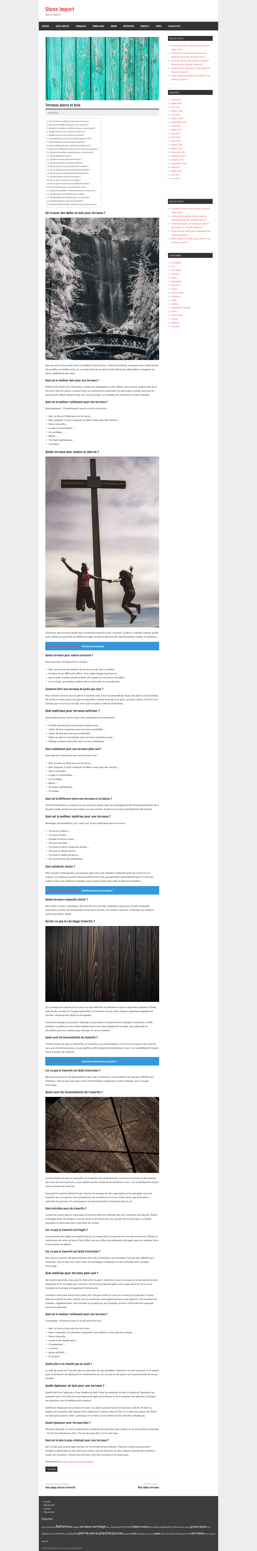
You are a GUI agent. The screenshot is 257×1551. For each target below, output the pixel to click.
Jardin (114, 26)
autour (43, 1527)
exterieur (182, 1527)
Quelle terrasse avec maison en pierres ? (67, 131)
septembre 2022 (179, 122)
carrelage (99, 1526)
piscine (105, 1533)
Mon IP (44, 1541)
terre (206, 1534)
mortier (60, 1533)
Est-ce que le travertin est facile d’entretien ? (70, 169)
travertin (89, 1461)
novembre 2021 (178, 155)
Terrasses (81, 26)
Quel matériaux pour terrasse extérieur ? (67, 142)
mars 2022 (176, 140)
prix (134, 1533)
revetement (150, 1534)
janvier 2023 (177, 118)
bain (48, 1527)
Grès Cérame (177, 292)
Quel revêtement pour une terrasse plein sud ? (70, 145)
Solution (175, 322)
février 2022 (177, 144)
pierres (72, 1461)
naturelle (73, 1533)
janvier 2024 (177, 110)
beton (61, 1526)
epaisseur (167, 1526)
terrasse (80, 1461)
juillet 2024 (176, 103)
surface (176, 1533)
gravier (194, 1526)
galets (187, 1527)
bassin (53, 1527)
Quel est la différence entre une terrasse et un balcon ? (73, 149)
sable (157, 1533)
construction (124, 1526)
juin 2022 (175, 133)
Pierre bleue (177, 315)
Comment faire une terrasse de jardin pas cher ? (70, 138)
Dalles (174, 277)
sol (171, 1533)
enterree (157, 1526)
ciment (113, 1526)
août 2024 (176, 99)
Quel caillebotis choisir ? (61, 155)
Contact (47, 1508)
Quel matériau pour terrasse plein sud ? (68, 187)
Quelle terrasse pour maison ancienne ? (67, 135)
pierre (66, 1461)
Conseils (144, 26)
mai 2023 (175, 114)
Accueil (45, 26)
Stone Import (59, 9)
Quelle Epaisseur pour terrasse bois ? (67, 200)
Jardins (174, 303)
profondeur (141, 1534)
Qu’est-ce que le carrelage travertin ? (66, 162)
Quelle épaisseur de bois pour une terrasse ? (70, 197)
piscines (117, 1533)
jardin (203, 1526)
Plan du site (174, 26)
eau (151, 1527)
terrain (188, 1533)
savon (167, 1534)
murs (66, 1534)
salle (163, 1534)
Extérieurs (176, 285)
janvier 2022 (177, 148)
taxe (182, 1534)
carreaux (86, 1526)
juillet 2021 (176, 170)
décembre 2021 (178, 152)
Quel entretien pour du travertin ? (65, 176)
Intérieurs (128, 26)
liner (208, 1527)
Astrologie (176, 262)
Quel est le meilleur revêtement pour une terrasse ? (72, 128)
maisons (52, 1534)
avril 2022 (176, 137)
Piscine (174, 318)
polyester (127, 1534)
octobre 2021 (177, 159)
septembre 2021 (179, 163)
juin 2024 (175, 107)
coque (135, 1526)
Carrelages (98, 26)
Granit (174, 288)
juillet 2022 (176, 129)
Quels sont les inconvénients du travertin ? (69, 166)
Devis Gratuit (62, 26)
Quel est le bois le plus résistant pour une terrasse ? (73, 204)
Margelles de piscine (181, 307)
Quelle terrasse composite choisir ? (66, 159)
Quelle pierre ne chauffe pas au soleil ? (67, 194)
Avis (173, 266)
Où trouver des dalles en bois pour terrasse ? (69, 121)
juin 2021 (175, 174)
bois (60, 1461)
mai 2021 (175, 178)
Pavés (159, 26)
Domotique (176, 281)
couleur (145, 1526)
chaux (108, 1527)
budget (76, 1527)
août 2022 (176, 125)
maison (45, 1533)
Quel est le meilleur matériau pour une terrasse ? (72, 152)
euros (176, 1526)
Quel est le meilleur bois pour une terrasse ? (68, 124)
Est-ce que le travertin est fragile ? (65, 180)
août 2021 (176, 167)
